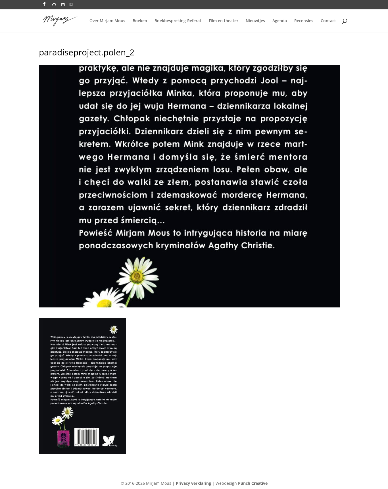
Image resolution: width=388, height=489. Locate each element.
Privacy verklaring (193, 483)
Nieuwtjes (255, 21)
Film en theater (223, 21)
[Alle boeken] (71, 6)
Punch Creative (253, 483)
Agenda (279, 21)
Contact (328, 21)
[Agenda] (62, 6)
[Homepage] (54, 6)
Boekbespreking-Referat (178, 21)
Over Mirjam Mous (107, 21)
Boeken (140, 21)
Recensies (303, 21)
